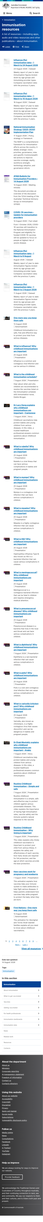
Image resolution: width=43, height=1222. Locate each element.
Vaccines (7, 1002)
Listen (7, 47)
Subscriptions (7, 1117)
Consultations (7, 1139)
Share (26, 47)
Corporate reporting (10, 1071)
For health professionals (12, 1013)
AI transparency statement (13, 1074)
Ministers (5, 1068)
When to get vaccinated (12, 996)
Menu (9, 13)
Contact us (6, 1080)
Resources (7, 1042)
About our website (9, 1096)
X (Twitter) (6, 1148)
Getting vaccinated (10, 1008)
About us (5, 1065)
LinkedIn (5, 1145)
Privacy (5, 1108)
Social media (7, 1114)
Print (17, 47)
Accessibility (7, 1099)
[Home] (21, 5)
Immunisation (9, 20)
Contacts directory (10, 1083)
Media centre (7, 1132)
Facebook (6, 1142)
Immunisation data (10, 1025)
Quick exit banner (9, 1111)
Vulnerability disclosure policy (14, 1120)
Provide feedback (12, 1177)
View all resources (31, 948)
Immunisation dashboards (13, 1019)
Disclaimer (6, 1105)
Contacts (7, 1048)
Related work (8, 1037)
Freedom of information (12, 1077)
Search (36, 13)
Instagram (6, 1154)
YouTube (5, 1151)
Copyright (6, 1102)
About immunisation (11, 990)
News (6, 1031)
